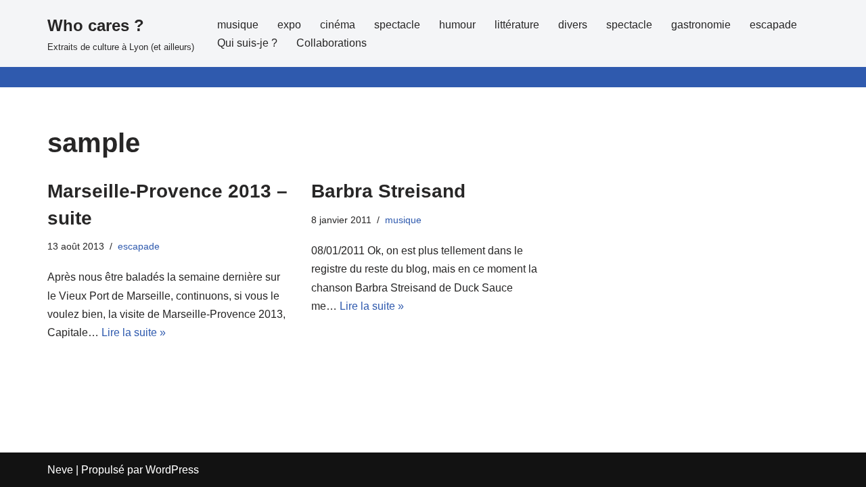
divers (572, 24)
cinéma (337, 24)
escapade (773, 24)
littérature (517, 24)
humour (457, 24)
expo (289, 24)
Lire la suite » (133, 332)
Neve (60, 470)
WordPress (172, 470)
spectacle (397, 24)
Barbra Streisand (388, 191)
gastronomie (701, 24)
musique (237, 24)
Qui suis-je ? (247, 43)
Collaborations (331, 43)
